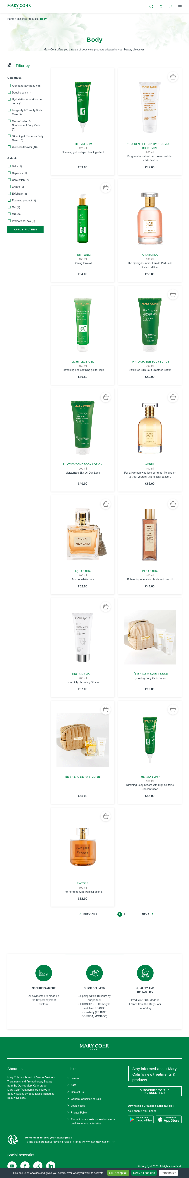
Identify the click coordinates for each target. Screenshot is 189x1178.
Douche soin (21, 92)
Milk (16, 214)
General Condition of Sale (86, 1099)
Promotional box (23, 221)
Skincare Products (27, 19)
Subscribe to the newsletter (155, 1091)
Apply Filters (25, 229)
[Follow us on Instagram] (37, 1166)
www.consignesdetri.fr (99, 1141)
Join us (75, 1078)
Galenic (12, 158)
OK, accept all (118, 1172)
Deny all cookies (144, 1172)
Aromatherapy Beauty (27, 85)
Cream (18, 186)
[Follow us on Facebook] (25, 1166)
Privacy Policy (79, 1112)
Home (10, 19)
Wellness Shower (25, 147)
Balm (17, 166)
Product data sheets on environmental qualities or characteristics (93, 1121)
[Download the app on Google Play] (141, 1119)
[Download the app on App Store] (169, 1119)
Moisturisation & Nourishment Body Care (26, 125)
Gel (16, 207)
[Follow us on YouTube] (12, 1166)
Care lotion (20, 180)
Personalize (168, 1172)
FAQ (73, 1085)
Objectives (14, 77)
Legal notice (78, 1105)
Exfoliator (19, 193)
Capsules (19, 173)
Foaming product (24, 200)
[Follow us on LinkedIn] (50, 1166)
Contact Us (77, 1092)
